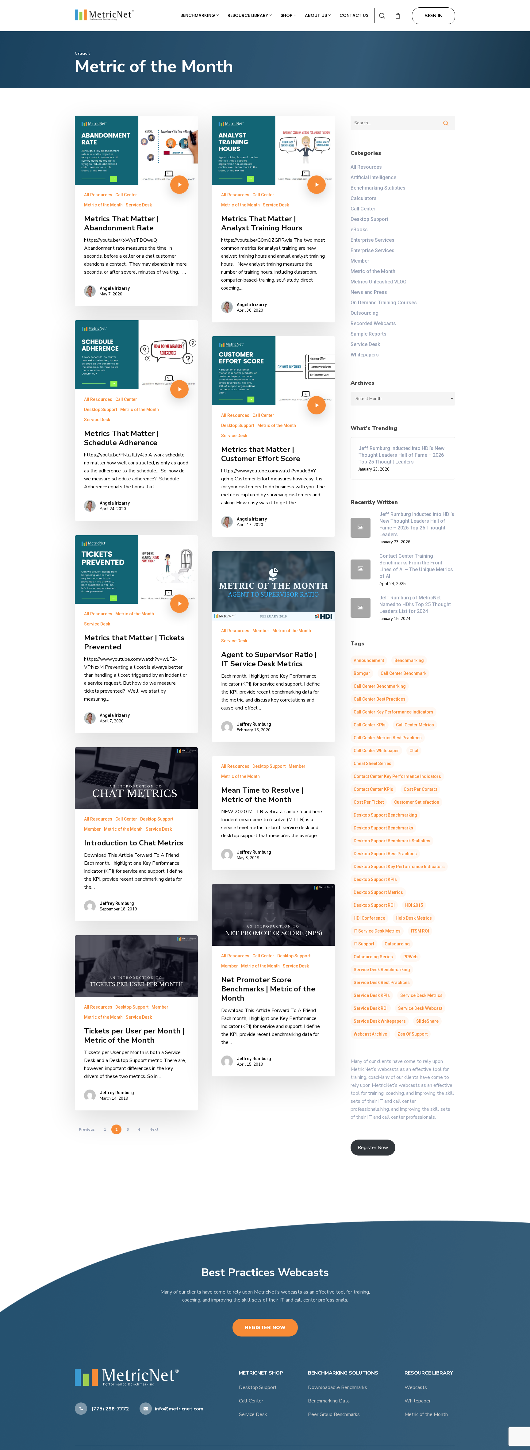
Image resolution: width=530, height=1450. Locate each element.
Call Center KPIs (370, 724)
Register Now (265, 1327)
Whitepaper (418, 1401)
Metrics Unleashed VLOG (378, 282)
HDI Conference (369, 918)
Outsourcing (364, 313)
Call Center (126, 194)
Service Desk (139, 204)
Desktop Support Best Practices (385, 853)
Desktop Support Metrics (378, 892)
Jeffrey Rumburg (254, 724)
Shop (287, 15)
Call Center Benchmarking (380, 686)
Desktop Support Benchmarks (383, 827)
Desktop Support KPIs (375, 879)
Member (260, 630)
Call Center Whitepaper (376, 750)
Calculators (364, 198)
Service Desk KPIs (372, 995)
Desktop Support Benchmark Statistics (392, 840)
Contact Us (354, 15)
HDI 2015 (414, 905)
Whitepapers (365, 355)
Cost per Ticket (369, 802)
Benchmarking (198, 15)
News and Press (369, 292)
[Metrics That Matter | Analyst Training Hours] (273, 219)
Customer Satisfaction (416, 802)
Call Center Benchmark (403, 673)
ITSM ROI (420, 931)
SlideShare (427, 1021)
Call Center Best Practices (379, 699)
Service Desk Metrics (421, 995)
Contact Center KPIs (373, 789)
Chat (413, 750)
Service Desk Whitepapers (380, 1021)
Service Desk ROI (371, 1008)
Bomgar (362, 673)
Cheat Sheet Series (372, 763)
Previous (87, 1129)
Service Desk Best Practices (382, 982)
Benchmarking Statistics (378, 188)
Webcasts (416, 1387)
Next (154, 1129)
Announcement (369, 660)
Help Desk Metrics (414, 918)
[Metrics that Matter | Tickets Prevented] (136, 634)
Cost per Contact (420, 789)
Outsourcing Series (373, 956)
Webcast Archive (370, 1034)
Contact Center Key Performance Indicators (397, 776)
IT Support (364, 943)
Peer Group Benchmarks (334, 1414)
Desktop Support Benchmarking (385, 815)
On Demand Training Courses (384, 303)
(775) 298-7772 (109, 1409)
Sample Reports (368, 334)
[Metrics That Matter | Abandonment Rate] (136, 211)
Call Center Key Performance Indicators (393, 712)
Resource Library (248, 15)
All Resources (98, 194)
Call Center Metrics (415, 724)
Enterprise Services (372, 240)
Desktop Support (100, 409)
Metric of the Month (103, 204)
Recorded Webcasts (373, 323)
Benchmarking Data (329, 1401)
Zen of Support (413, 1034)
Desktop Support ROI (374, 905)
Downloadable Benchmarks (337, 1387)
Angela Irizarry (115, 288)
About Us (316, 15)
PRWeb (410, 956)
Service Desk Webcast (420, 1008)
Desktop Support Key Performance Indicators (399, 866)
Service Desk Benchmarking (382, 969)
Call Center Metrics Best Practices (388, 737)
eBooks (359, 230)
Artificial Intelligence (373, 177)
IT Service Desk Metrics (377, 931)
